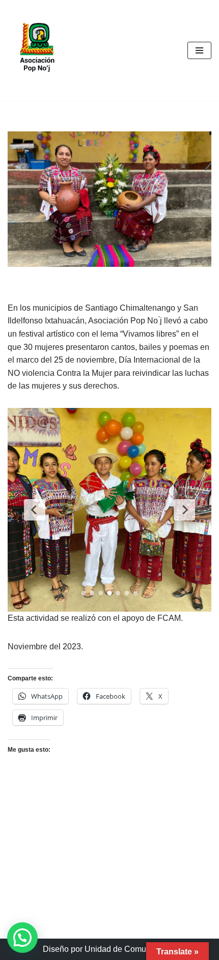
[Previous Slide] (34, 509)
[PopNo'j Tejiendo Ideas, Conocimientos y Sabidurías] (38, 50)
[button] (22, 937)
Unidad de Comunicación (131, 949)
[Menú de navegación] (199, 50)
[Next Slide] (184, 509)
